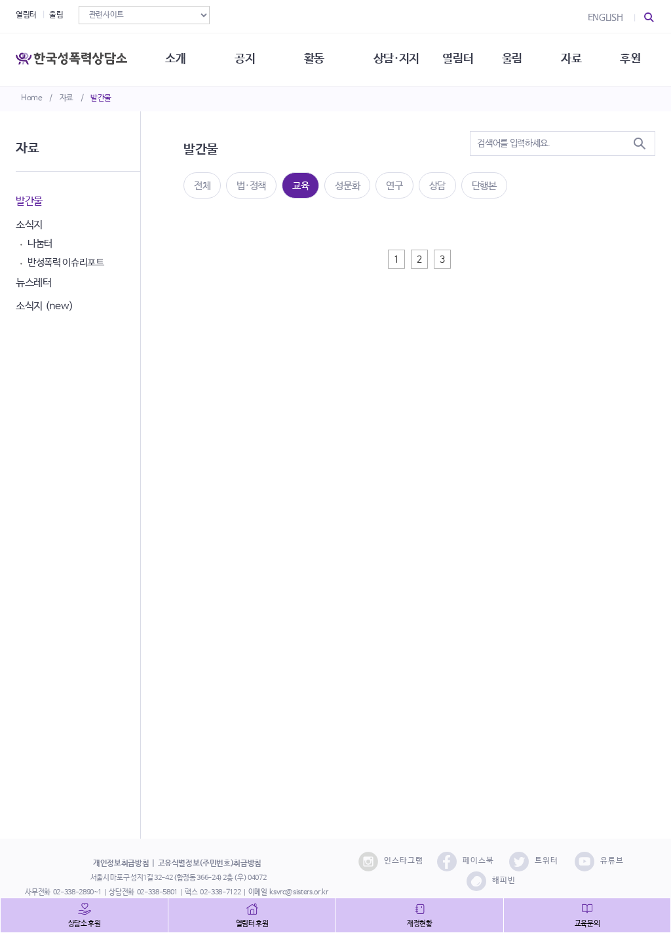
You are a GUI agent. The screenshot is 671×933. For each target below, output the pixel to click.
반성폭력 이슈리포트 (66, 262)
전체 (202, 185)
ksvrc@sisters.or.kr (298, 892)
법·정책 (251, 185)
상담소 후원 (84, 924)
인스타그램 (403, 861)
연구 (394, 185)
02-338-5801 (157, 892)
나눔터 (40, 243)
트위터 (546, 861)
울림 (56, 15)
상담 (437, 185)
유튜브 (612, 861)
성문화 (347, 185)
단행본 (484, 185)
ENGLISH (605, 17)
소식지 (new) (44, 306)
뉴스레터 (34, 282)
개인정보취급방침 (121, 863)
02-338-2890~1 (77, 892)
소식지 (29, 225)
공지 (245, 59)
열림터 (26, 15)
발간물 (100, 98)
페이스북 (478, 861)
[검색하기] (639, 143)
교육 (300, 185)
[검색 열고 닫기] (649, 17)
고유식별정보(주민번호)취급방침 (209, 863)
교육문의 (587, 924)
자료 (66, 98)
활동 (314, 59)
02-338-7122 (220, 892)
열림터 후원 (252, 924)
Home (32, 98)
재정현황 (419, 924)
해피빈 (504, 880)
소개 (175, 59)
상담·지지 (396, 59)
